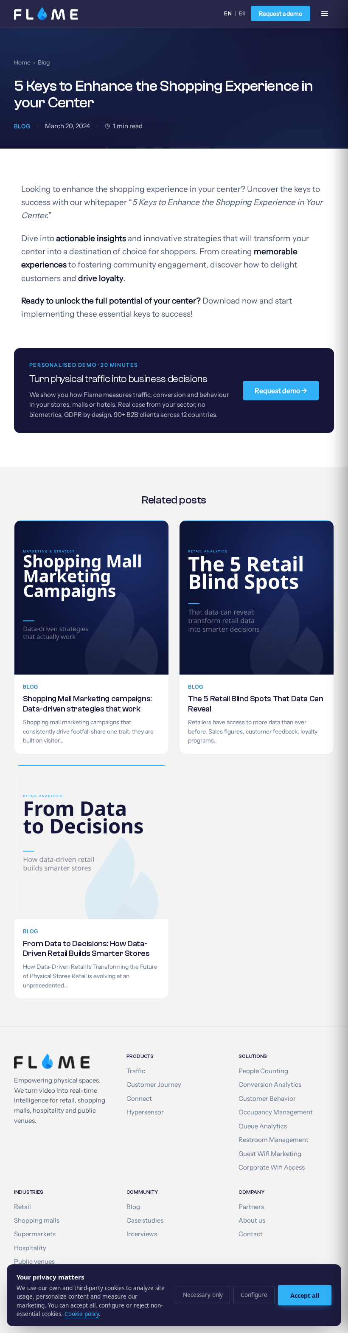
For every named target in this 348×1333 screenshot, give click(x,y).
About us (252, 1220)
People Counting (263, 1071)
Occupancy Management (276, 1112)
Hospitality (30, 1248)
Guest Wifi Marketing (270, 1154)
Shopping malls (36, 1220)
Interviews (141, 1234)
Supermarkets (35, 1234)
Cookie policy (82, 1314)
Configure (254, 1295)
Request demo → (281, 390)
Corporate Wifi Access (272, 1167)
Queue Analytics (263, 1126)
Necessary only (203, 1295)
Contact (251, 1234)
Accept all (304, 1295)
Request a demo (280, 13)
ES (242, 13)
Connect (139, 1098)
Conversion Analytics (270, 1084)
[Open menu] (324, 13)
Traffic (135, 1071)
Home (22, 62)
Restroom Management (274, 1140)
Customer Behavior (267, 1098)
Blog (44, 62)
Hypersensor (145, 1112)
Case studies (144, 1220)
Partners (251, 1207)
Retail (22, 1207)
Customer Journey (153, 1084)
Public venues (34, 1262)
